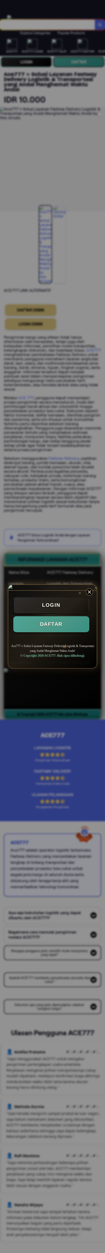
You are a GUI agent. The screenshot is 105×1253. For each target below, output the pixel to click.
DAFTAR (51, 624)
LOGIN (51, 605)
